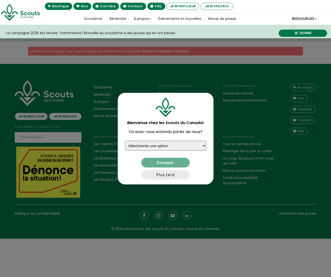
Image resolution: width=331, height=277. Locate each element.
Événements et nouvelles (179, 18)
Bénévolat (118, 18)
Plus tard (165, 174)
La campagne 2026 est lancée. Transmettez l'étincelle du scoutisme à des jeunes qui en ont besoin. (91, 33)
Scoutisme (93, 18)
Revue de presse (222, 18)
